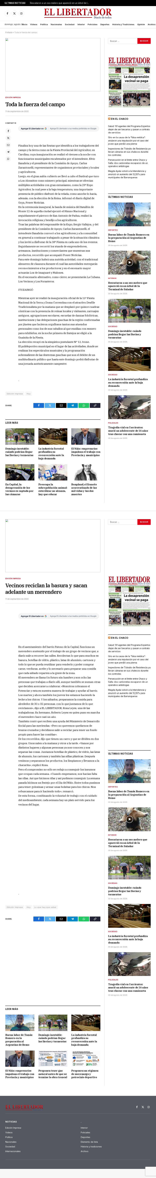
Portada (8, 32)
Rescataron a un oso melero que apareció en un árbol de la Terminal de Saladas (60, 3)
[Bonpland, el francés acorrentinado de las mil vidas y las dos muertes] (85, 472)
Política (44, 24)
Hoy (28, 393)
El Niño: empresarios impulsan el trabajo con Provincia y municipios (85, 452)
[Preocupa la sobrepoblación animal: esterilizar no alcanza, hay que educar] (52, 472)
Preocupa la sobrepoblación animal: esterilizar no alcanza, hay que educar (52, 489)
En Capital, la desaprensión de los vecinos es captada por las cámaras (19, 489)
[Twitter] (8, 138)
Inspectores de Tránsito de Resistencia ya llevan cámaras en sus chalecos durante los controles (129, 151)
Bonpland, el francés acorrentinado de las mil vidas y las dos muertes (84, 489)
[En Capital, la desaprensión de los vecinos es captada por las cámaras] (19, 472)
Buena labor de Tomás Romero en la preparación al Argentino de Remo (128, 238)
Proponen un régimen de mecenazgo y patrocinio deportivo (84, 1074)
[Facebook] (8, 131)
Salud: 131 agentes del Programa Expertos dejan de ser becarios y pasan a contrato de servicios (129, 129)
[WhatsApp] (8, 159)
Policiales (93, 24)
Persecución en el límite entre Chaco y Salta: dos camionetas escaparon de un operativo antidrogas (128, 163)
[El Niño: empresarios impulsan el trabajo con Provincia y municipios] (85, 436)
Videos (33, 24)
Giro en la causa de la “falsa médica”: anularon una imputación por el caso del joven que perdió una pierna (128, 140)
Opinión (141, 24)
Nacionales (56, 24)
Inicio (24, 24)
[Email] (8, 145)
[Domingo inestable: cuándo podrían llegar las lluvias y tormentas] (19, 436)
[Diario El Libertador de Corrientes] (78, 13)
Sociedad (69, 24)
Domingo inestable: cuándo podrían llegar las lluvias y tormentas (19, 452)
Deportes (104, 24)
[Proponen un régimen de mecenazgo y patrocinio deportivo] (85, 1059)
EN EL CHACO (119, 118)
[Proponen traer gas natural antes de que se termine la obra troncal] (52, 1059)
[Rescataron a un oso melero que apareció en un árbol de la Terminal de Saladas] (129, 262)
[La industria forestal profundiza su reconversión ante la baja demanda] (52, 436)
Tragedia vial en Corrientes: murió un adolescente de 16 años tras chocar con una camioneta (128, 431)
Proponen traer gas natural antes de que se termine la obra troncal (52, 1074)
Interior (81, 24)
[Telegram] (8, 152)
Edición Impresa (13, 97)
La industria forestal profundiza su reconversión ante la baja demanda (51, 453)
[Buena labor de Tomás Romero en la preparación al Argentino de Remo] (129, 214)
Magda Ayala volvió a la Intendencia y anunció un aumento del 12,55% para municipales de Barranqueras (127, 174)
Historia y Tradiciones (123, 24)
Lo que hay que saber (45, 907)
